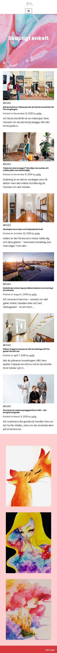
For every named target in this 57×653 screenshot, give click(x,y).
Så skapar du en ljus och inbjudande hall (23, 229)
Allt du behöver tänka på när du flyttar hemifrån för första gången (28, 108)
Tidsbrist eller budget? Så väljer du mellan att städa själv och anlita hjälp (26, 169)
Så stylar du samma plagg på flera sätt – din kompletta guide (24, 411)
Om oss (49, 650)
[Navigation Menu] (28, 10)
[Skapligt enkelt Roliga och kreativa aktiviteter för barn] (28, 4)
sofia (39, 113)
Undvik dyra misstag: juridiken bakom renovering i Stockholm (28, 289)
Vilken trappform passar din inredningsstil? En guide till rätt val (26, 350)
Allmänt (7, 102)
